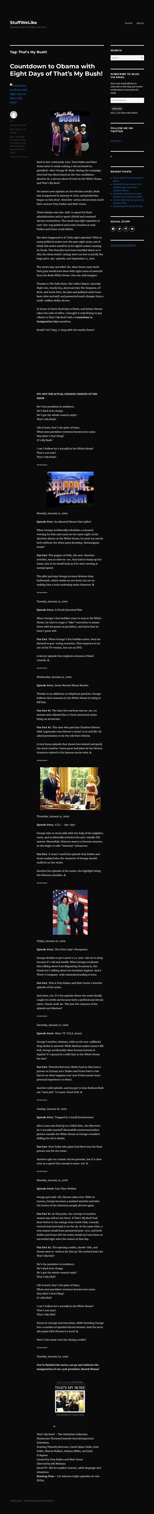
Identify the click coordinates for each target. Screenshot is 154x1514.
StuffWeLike (23, 22)
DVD (12, 129)
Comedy (20, 136)
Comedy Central (18, 140)
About (140, 23)
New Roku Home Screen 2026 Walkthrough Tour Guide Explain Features (127, 187)
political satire (17, 146)
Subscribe (117, 108)
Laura (23, 143)
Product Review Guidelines (123, 245)
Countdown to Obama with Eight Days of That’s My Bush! (56, 69)
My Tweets (116, 141)
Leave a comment (19, 156)
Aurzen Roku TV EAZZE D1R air (128, 206)
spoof (12, 149)
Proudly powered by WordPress (39, 1501)
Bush (12, 136)
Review (19, 129)
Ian (11, 121)
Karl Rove (14, 143)
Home (128, 23)
